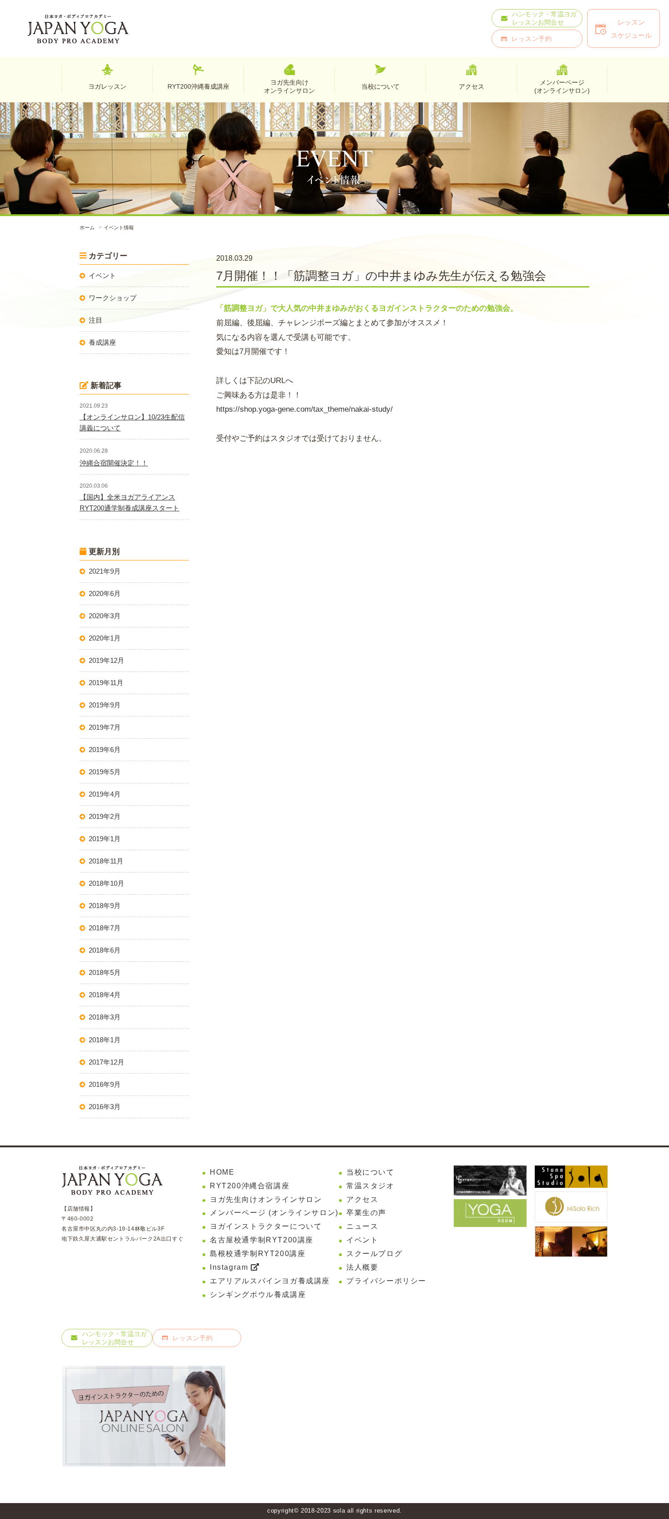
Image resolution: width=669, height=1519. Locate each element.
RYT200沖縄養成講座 (198, 86)
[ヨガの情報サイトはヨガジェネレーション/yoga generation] (490, 1172)
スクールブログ (374, 1253)
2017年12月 (106, 1062)
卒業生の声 (366, 1212)
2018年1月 (105, 1040)
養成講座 (102, 342)
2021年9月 (105, 571)
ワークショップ (113, 298)
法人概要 (362, 1267)
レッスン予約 (532, 38)
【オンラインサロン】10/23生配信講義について (132, 422)
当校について (370, 1172)
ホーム (87, 227)
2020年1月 (105, 638)
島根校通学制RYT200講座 (257, 1253)
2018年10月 (106, 883)
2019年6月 (105, 749)
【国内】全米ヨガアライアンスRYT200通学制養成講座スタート (129, 502)
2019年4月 (105, 794)
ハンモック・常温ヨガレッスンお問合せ (544, 18)
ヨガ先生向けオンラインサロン (289, 86)
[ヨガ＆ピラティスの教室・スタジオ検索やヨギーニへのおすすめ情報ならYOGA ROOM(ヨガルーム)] (490, 1205)
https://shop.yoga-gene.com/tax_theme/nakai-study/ (304, 409)
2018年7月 (105, 928)
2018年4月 (105, 995)
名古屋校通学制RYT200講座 (262, 1240)
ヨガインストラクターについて (266, 1226)
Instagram (230, 1267)
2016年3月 (105, 1106)
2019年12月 (106, 660)
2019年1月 (105, 839)
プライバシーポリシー (386, 1281)
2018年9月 (105, 905)
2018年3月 (105, 1017)
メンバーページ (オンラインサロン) (274, 1212)
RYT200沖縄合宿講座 (249, 1186)
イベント (102, 275)
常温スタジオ (370, 1186)
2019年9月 (105, 705)
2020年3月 (105, 616)
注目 (95, 320)
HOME (222, 1172)
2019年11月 (106, 682)
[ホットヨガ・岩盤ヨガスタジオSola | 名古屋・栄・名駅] (571, 1172)
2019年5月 (105, 772)
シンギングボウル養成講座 (258, 1294)
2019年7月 (105, 727)
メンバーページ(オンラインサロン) (562, 86)
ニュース (362, 1226)
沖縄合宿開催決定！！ (114, 463)
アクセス (362, 1199)
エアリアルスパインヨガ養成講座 (270, 1281)
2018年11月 (106, 861)
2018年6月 (105, 950)
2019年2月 (105, 816)
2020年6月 (105, 593)
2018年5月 (105, 972)
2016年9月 (105, 1084)
